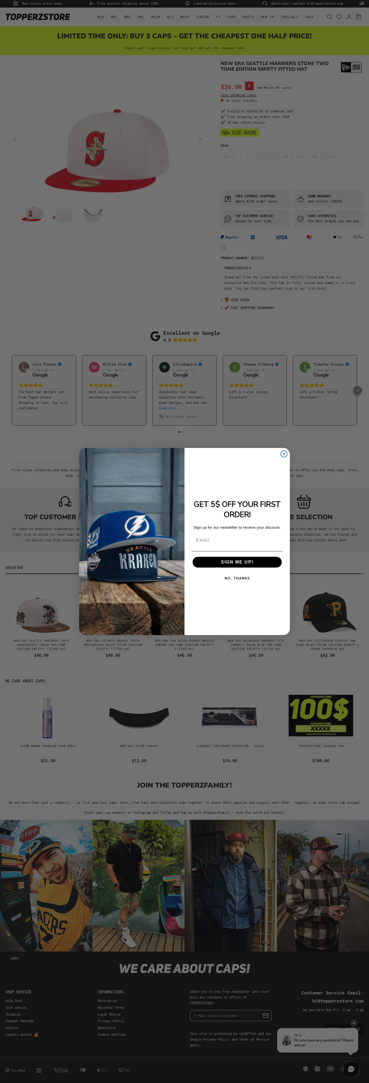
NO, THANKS (237, 578)
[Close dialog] (284, 454)
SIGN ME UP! (237, 562)
